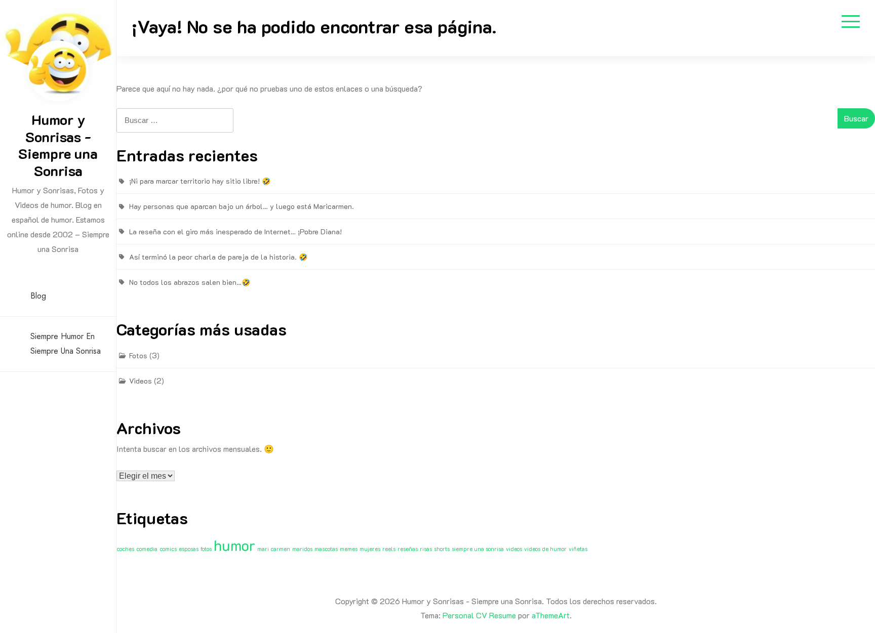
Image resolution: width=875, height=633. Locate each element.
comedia (146, 549)
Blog (38, 296)
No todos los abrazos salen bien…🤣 (189, 282)
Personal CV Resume (479, 615)
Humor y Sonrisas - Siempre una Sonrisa (58, 145)
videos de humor (545, 549)
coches (125, 549)
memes (348, 549)
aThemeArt (551, 615)
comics (168, 549)
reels (388, 549)
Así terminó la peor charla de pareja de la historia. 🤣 (218, 257)
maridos (302, 549)
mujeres (370, 549)
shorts (442, 549)
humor (234, 545)
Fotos (138, 355)
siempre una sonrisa (478, 549)
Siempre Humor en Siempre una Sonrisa (65, 343)
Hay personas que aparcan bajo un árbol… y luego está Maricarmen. (241, 206)
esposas (188, 549)
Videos (140, 381)
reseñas (407, 549)
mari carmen (273, 549)
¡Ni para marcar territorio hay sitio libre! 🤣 (199, 181)
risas (426, 549)
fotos (206, 549)
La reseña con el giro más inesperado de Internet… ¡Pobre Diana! (235, 231)
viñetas (578, 549)
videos (514, 549)
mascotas (326, 549)
